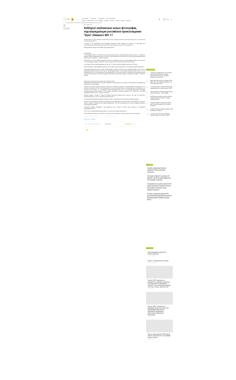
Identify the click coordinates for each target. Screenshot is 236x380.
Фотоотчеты (128, 20)
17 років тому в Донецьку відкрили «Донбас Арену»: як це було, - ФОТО (160, 114)
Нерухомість (101, 20)
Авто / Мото (112, 20)
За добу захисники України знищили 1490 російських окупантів (156, 170)
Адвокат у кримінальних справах (158, 261)
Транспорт (117, 20)
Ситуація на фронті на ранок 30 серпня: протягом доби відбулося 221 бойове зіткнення (160, 104)
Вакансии (83, 20)
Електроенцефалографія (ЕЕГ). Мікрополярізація (157, 253)
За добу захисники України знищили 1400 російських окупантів (161, 109)
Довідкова (123, 20)
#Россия (85, 119)
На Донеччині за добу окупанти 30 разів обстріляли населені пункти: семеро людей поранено (161, 98)
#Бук (89, 119)
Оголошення (111, 18)
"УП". (133, 45)
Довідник (102, 18)
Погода (96, 20)
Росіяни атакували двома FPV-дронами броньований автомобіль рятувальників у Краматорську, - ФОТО (159, 197)
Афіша (92, 20)
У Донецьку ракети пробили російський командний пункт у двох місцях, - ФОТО (161, 87)
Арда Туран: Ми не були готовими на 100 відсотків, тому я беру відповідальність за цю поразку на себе (161, 82)
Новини (94, 18)
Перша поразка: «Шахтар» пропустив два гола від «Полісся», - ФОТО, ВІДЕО (161, 92)
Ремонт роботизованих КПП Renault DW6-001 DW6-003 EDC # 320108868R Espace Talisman (159, 335)
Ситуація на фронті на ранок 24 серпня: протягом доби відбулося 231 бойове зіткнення (159, 178)
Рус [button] (164, 19)
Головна (86, 18)
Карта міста (106, 20)
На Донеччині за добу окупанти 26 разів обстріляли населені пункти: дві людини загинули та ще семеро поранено (159, 187)
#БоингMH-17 (93, 119)
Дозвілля (88, 20)
